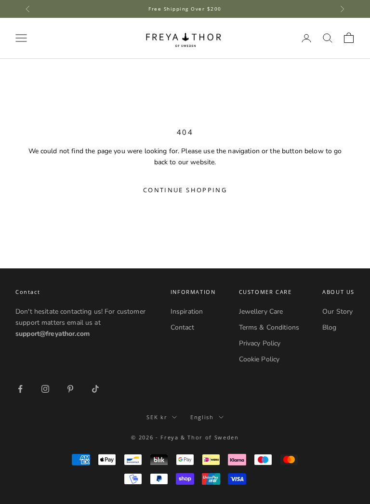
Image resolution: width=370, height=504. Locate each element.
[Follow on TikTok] (95, 389)
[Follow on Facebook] (20, 389)
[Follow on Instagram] (45, 389)
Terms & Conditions (269, 327)
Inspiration (187, 311)
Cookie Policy (259, 359)
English (202, 417)
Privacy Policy (260, 343)
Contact (182, 327)
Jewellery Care (261, 311)
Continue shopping (185, 190)
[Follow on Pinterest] (70, 389)
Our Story (337, 311)
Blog (329, 327)
